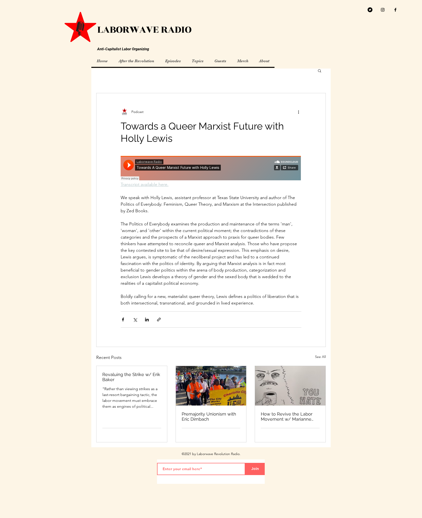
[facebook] (395, 9)
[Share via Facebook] (123, 319)
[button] (319, 70)
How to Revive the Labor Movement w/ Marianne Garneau (286, 416)
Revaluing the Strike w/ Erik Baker (131, 377)
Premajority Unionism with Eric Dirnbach (209, 416)
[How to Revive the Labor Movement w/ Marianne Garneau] (290, 386)
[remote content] (211, 168)
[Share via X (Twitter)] (135, 319)
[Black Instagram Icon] (382, 9)
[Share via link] (159, 319)
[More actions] (298, 112)
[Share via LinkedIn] (147, 319)
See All (320, 357)
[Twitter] (370, 9)
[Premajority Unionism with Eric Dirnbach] (211, 386)
